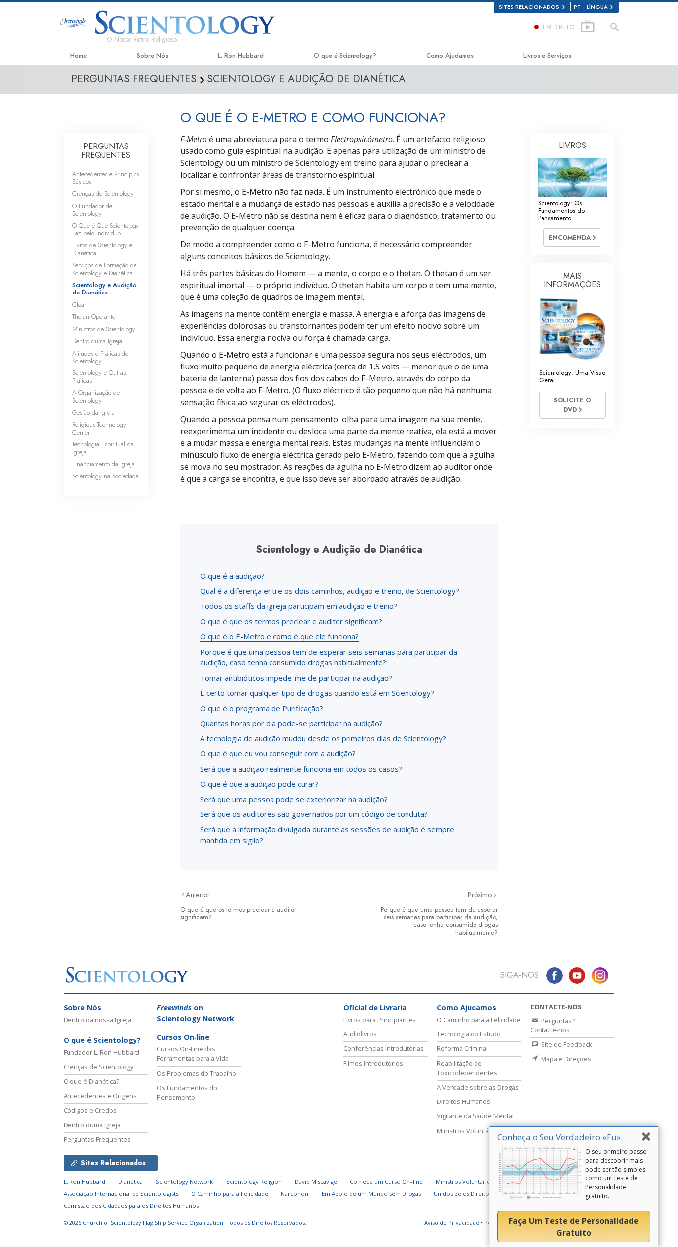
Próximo (481, 895)
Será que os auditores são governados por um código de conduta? (314, 814)
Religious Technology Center (99, 428)
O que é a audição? (232, 576)
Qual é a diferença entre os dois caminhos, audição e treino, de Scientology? (329, 591)
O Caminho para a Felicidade (479, 1019)
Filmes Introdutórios (373, 1063)
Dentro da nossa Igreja (97, 1019)
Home (78, 55)
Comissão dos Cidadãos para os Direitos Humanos (131, 1205)
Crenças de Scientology (103, 193)
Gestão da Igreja (93, 412)
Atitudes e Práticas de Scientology (100, 357)
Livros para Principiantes (379, 1019)
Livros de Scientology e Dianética (102, 248)
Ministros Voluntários (468, 1130)
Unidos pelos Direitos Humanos (476, 1193)
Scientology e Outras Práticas (99, 376)
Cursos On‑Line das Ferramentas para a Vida (193, 1053)
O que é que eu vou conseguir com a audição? (278, 753)
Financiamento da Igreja (103, 464)
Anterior (198, 895)
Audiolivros (360, 1033)
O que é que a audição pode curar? (259, 784)
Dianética (130, 1181)
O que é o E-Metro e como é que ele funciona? (279, 636)
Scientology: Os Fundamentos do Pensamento (561, 210)
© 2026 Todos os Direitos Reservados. (185, 1222)
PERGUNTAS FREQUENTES (105, 151)
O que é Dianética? (91, 1081)
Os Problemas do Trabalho (196, 1073)
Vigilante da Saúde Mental (475, 1115)
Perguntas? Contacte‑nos (552, 1025)
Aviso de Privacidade (451, 1222)
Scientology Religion (254, 1181)
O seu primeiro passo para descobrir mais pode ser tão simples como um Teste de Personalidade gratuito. (616, 1173)
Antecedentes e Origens (100, 1095)
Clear (79, 304)
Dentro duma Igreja (97, 341)
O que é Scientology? (345, 55)
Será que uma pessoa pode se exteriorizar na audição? (294, 799)
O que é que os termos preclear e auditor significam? (291, 621)
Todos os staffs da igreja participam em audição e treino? (298, 606)
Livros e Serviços (547, 55)
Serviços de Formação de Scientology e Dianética (104, 268)
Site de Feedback (566, 1044)
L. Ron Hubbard (241, 55)
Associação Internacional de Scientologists (121, 1193)
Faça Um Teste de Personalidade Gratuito (574, 1226)
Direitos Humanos (463, 1101)
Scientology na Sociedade (105, 476)
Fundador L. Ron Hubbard (101, 1052)
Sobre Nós (152, 55)
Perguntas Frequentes (97, 1139)
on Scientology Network (195, 1013)
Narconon (294, 1193)
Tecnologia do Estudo (469, 1033)
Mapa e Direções (565, 1058)
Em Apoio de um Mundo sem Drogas (371, 1193)
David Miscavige (316, 1181)
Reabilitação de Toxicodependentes (467, 1068)
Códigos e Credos (90, 1110)
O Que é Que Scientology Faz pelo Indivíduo (105, 229)
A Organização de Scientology (96, 396)
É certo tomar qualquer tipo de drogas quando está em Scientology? (317, 693)
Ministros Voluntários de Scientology (486, 1181)
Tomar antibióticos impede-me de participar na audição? (296, 678)
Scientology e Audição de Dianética (104, 288)
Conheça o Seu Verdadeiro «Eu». (560, 1137)
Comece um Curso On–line (386, 1181)
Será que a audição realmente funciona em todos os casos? (301, 769)
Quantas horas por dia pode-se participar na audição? (291, 723)
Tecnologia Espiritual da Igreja (103, 448)
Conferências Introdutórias (383, 1048)
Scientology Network (184, 1181)
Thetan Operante (93, 316)
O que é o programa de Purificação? (261, 708)
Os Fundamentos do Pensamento (187, 1092)
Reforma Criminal (462, 1048)
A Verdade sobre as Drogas (478, 1087)
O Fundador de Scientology (92, 209)
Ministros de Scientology (103, 329)
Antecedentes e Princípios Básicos (105, 177)
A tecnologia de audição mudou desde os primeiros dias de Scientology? (323, 738)
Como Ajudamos (450, 55)
